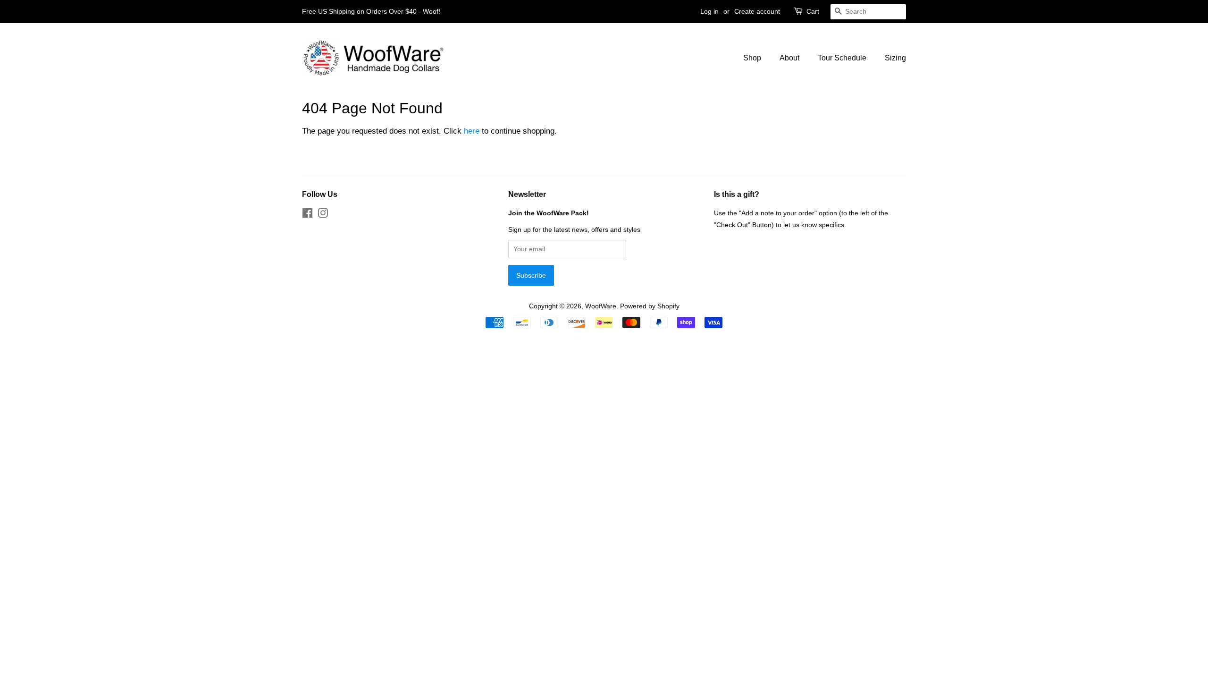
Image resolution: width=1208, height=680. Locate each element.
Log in (709, 11)
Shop (752, 58)
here (471, 131)
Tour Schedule (842, 58)
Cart (812, 11)
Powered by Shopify (650, 306)
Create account (757, 11)
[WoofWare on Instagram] (323, 215)
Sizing (895, 58)
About (789, 58)
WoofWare (600, 306)
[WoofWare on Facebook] (307, 215)
